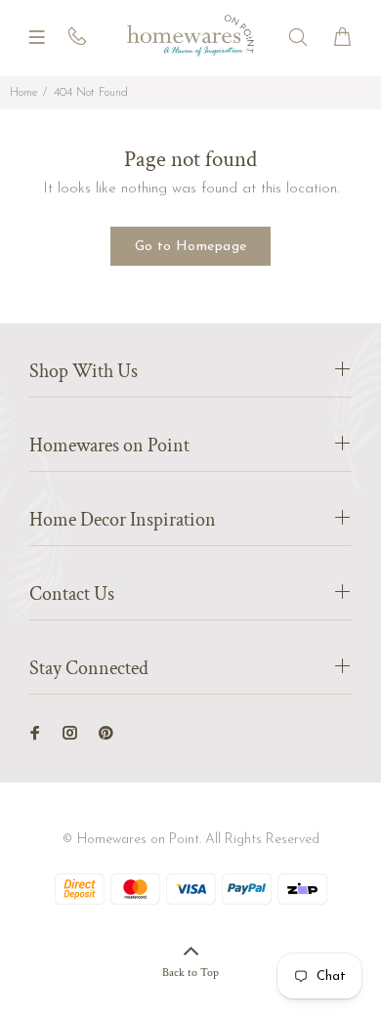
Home (23, 93)
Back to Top (190, 972)
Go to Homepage (191, 246)
